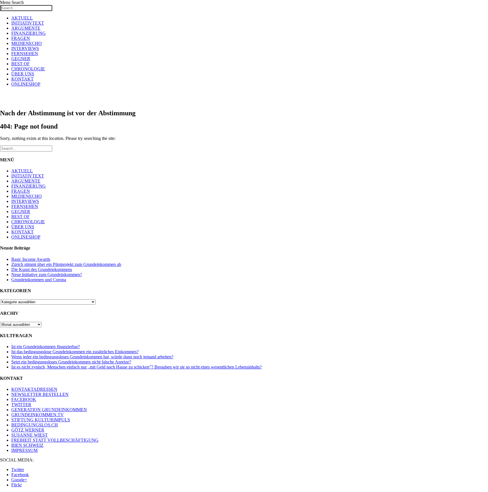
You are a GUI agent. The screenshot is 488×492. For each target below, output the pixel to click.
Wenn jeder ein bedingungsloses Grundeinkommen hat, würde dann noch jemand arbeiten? (92, 356)
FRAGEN (20, 38)
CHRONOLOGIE (28, 68)
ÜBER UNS (22, 73)
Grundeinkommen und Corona (38, 279)
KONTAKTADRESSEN (34, 389)
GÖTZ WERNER (27, 430)
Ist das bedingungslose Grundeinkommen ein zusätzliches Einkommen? (75, 351)
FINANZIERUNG (28, 33)
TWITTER (21, 404)
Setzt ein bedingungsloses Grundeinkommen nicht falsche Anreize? (71, 361)
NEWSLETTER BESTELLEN (40, 394)
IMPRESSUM (24, 450)
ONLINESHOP (25, 84)
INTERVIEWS (25, 48)
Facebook (20, 474)
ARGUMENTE (25, 28)
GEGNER (20, 58)
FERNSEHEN (24, 53)
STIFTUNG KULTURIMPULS (40, 419)
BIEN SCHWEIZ (27, 445)
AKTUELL (22, 18)
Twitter (17, 469)
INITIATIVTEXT (27, 23)
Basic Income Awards (30, 259)
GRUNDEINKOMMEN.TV (37, 414)
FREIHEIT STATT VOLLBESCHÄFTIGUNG (55, 440)
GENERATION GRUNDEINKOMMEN (49, 409)
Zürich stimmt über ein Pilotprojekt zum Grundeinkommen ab (66, 264)
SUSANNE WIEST (29, 435)
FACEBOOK (23, 399)
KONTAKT (22, 79)
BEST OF (20, 63)
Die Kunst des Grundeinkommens (41, 269)
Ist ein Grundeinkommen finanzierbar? (45, 346)
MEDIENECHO (26, 43)
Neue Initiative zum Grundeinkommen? (46, 274)
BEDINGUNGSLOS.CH (34, 424)
